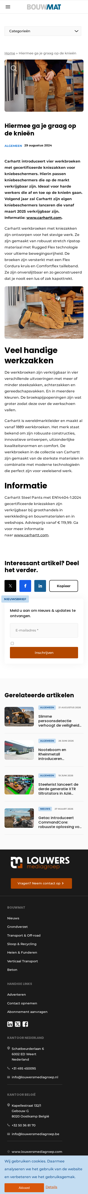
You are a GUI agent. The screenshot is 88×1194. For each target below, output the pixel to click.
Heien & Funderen (22, 952)
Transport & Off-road (24, 935)
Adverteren (16, 995)
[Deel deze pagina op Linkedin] (40, 586)
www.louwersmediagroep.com (37, 1152)
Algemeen (13, 146)
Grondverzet (17, 927)
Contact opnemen (22, 1003)
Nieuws (13, 918)
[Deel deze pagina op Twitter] (10, 586)
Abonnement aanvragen (27, 1012)
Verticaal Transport (22, 961)
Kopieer (63, 586)
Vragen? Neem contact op (39, 883)
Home (10, 53)
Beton (12, 970)
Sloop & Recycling (22, 944)
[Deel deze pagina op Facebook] (25, 586)
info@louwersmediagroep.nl (35, 1077)
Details (51, 1187)
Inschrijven (44, 652)
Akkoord (24, 1188)
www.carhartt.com (31, 535)
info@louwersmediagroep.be (35, 1134)
